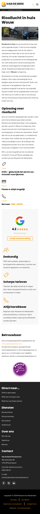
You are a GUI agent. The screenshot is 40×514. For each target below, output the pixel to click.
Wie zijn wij (6, 436)
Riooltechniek (7, 412)
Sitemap (13, 500)
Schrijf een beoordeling (20, 238)
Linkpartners (32, 504)
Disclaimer (25, 500)
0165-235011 (17, 204)
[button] (37, 4)
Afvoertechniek (8, 416)
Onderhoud (6, 425)
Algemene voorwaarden (12, 504)
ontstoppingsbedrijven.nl (12, 344)
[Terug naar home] (13, 4)
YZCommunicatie (23, 508)
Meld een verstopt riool (11, 397)
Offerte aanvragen (9, 392)
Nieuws (5, 444)
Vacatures (5, 440)
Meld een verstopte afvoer (12, 401)
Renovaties (6, 420)
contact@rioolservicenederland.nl (15, 477)
